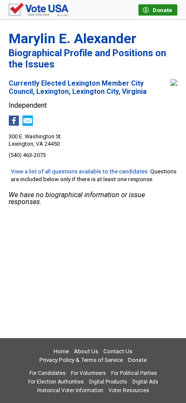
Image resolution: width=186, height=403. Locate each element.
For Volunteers (88, 373)
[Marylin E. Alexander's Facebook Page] (14, 123)
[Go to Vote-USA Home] (38, 10)
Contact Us (117, 351)
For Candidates (47, 373)
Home (61, 351)
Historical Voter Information (70, 390)
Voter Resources (129, 390)
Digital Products (108, 382)
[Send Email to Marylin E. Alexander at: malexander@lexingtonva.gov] (27, 123)
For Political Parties (134, 373)
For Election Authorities (56, 382)
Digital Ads (145, 382)
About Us (86, 351)
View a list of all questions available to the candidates (79, 171)
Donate (137, 360)
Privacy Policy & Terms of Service (81, 360)
